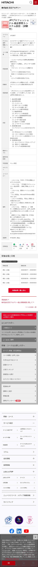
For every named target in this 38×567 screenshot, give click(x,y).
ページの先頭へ (29, 307)
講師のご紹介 (7, 391)
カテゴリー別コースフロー (12, 379)
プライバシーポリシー (12, 559)
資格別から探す (8, 374)
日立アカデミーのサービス (18, 13)
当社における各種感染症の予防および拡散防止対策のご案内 (18, 316)
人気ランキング (8, 369)
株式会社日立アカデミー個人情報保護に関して (17, 302)
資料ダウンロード (9, 400)
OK (9, 563)
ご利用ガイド (7, 328)
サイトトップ (5, 13)
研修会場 (6, 396)
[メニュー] (35, 2)
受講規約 (4, 300)
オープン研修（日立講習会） (12, 350)
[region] (19, 550)
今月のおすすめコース (10, 360)
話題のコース (7, 365)
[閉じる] (35, 537)
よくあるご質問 (8, 340)
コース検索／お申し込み (11, 355)
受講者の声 (7, 386)
